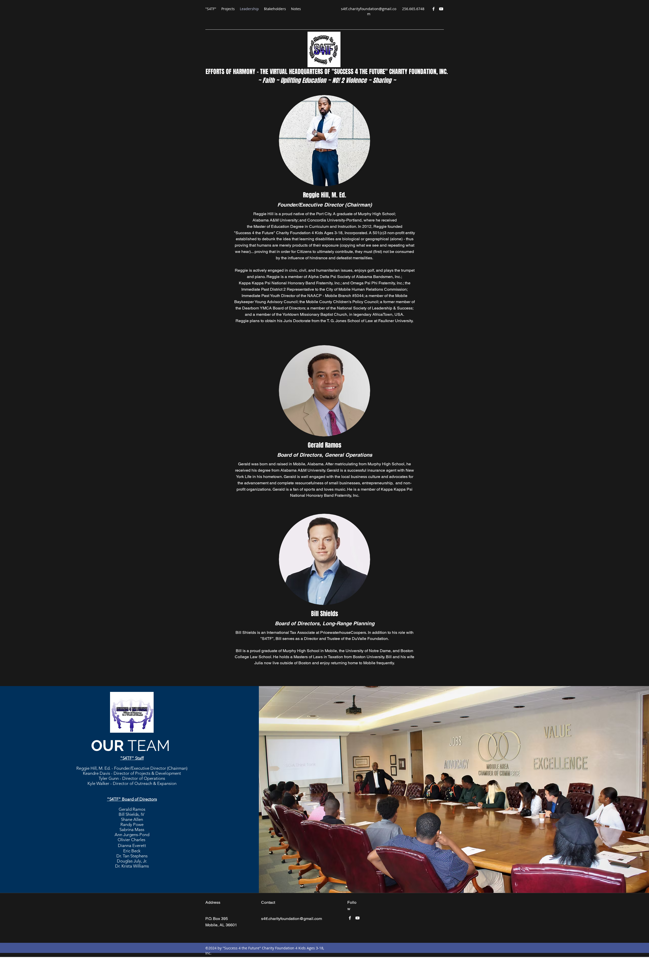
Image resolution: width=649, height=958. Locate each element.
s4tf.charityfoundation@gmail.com (368, 11)
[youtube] (441, 8)
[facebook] (433, 8)
